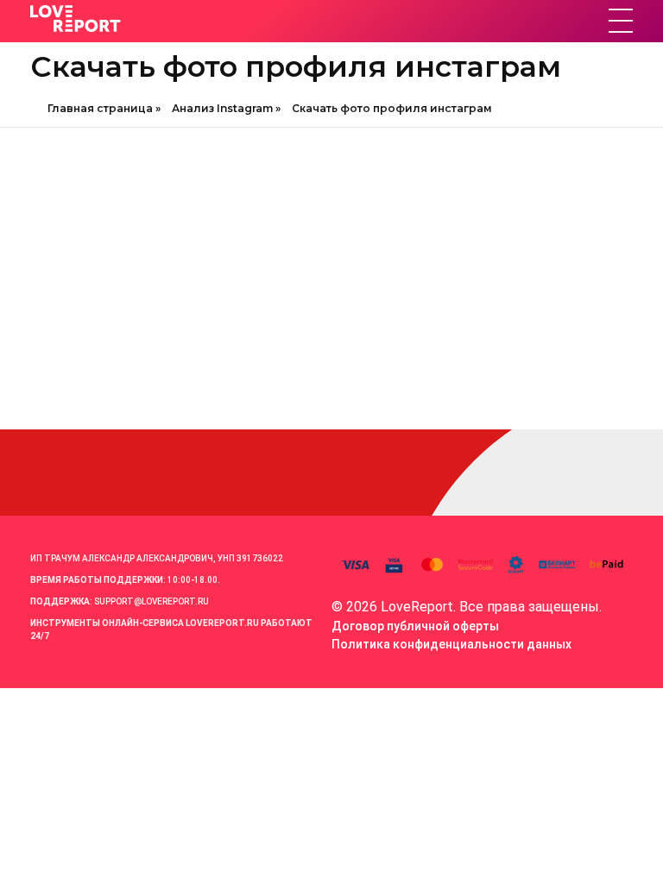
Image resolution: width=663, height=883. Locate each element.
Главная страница (100, 108)
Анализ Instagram (222, 108)
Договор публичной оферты (415, 626)
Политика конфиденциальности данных (451, 644)
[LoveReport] (181, 18)
